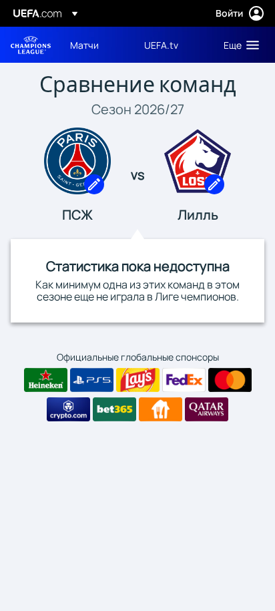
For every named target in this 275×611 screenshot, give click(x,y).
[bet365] (114, 409)
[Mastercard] (230, 380)
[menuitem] (95, 45)
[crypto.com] (68, 409)
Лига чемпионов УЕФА (31, 45)
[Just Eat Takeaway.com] (160, 409)
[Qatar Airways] (206, 409)
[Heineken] (45, 380)
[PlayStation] (91, 380)
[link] (84, 45)
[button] (238, 45)
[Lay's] (138, 380)
